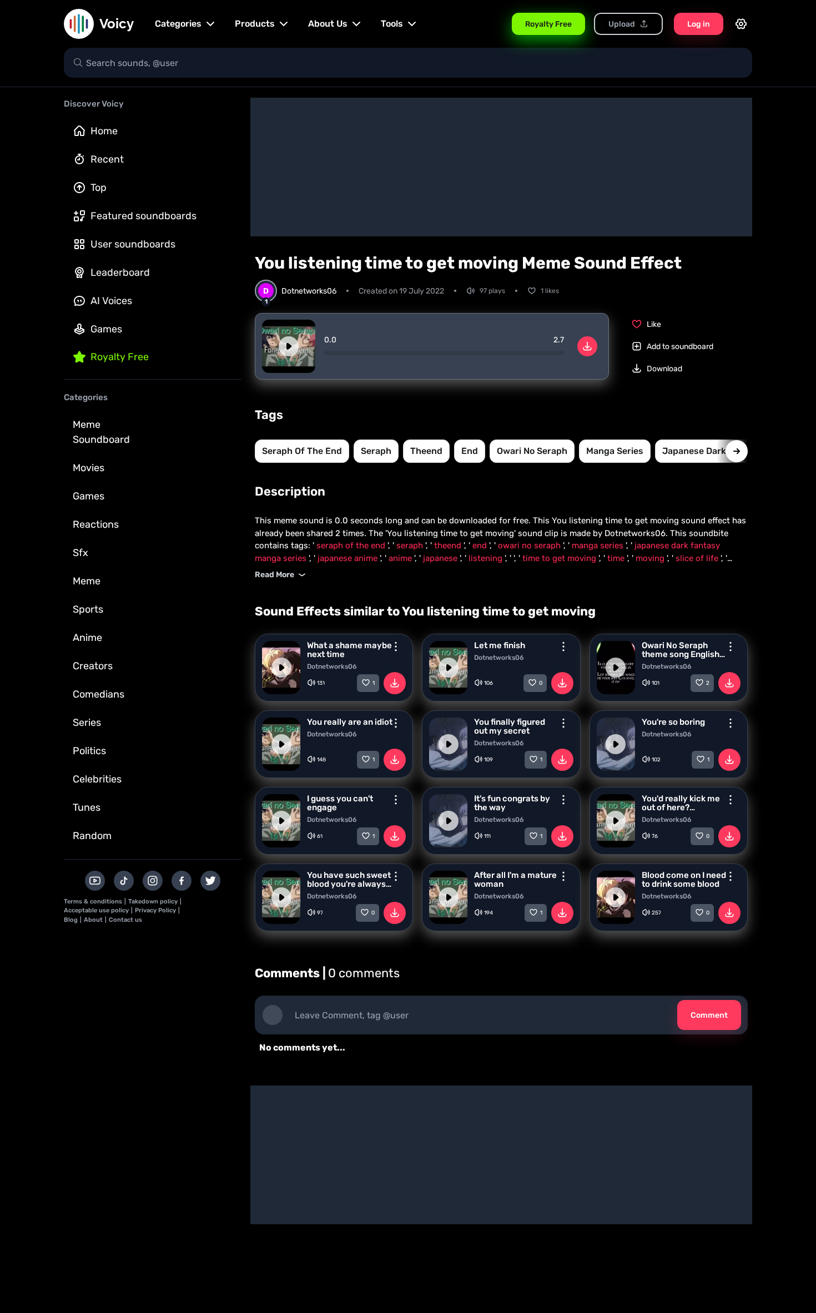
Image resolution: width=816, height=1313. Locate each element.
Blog (71, 919)
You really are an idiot (349, 722)
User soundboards (132, 244)
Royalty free (119, 357)
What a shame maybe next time (349, 650)
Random (92, 836)
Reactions (96, 524)
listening (487, 558)
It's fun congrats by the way (512, 803)
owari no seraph (532, 451)
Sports (88, 609)
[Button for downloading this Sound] (395, 683)
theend (426, 451)
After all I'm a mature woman (515, 879)
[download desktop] (587, 346)
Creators (93, 666)
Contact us (125, 919)
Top (98, 187)
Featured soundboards (143, 216)
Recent (107, 159)
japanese (441, 558)
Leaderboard (120, 272)
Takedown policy (153, 901)
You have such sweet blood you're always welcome (349, 879)
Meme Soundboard (101, 432)
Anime (87, 638)
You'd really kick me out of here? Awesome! (681, 803)
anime (401, 558)
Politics (89, 751)
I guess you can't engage (340, 803)
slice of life (698, 558)
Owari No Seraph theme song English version (680, 650)
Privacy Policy (155, 910)
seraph (376, 451)
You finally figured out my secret (509, 726)
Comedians (98, 694)
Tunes (86, 807)
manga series (614, 451)
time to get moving (560, 558)
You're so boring (673, 722)
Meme (86, 581)
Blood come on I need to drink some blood (684, 879)
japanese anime (349, 558)
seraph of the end (302, 451)
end (469, 451)
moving (651, 558)
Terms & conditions (93, 901)
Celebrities (97, 779)
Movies (88, 468)
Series (87, 722)
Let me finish (499, 645)
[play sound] (289, 346)
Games (106, 329)
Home (104, 131)
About (93, 919)
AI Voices (111, 301)
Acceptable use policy (96, 910)
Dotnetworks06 (332, 666)
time (617, 558)
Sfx (80, 553)
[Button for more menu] (395, 646)
